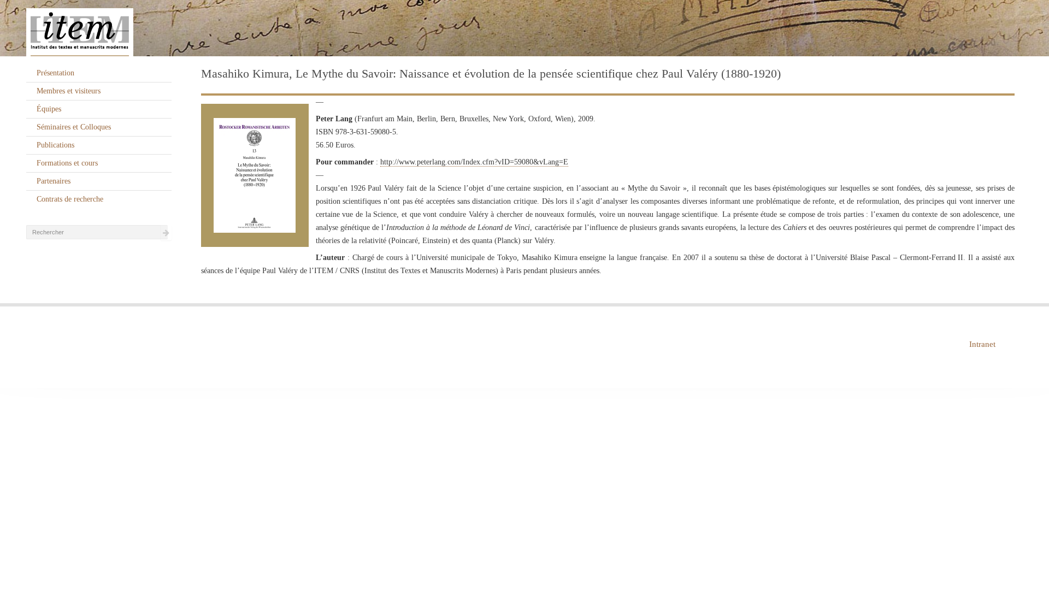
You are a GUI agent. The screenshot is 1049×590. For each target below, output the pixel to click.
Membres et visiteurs (69, 91)
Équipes (49, 109)
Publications (55, 145)
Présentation (55, 73)
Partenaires (53, 181)
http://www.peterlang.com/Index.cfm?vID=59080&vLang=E (474, 162)
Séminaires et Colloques (74, 127)
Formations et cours (67, 163)
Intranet (982, 344)
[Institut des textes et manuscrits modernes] (524, 28)
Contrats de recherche (70, 199)
